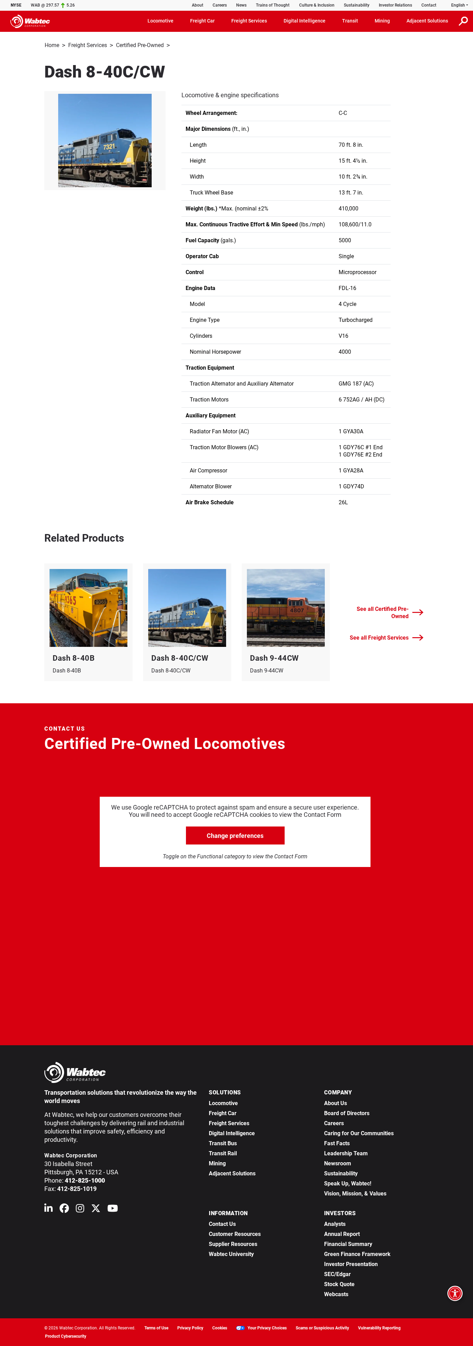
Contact (428, 5)
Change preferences (235, 835)
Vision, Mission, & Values (355, 1193)
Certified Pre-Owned (140, 45)
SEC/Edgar (337, 1274)
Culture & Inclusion (316, 5)
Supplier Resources (233, 1244)
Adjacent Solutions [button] (427, 21)
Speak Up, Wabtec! (347, 1183)
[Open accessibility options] (455, 1293)
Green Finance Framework (357, 1254)
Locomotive (223, 1103)
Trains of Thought (272, 5)
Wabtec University (231, 1254)
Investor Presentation (351, 1264)
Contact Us (222, 1224)
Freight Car (223, 1113)
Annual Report (342, 1234)
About (197, 5)
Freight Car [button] (202, 21)
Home (52, 45)
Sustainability (356, 5)
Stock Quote (339, 1284)
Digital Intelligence (232, 1133)
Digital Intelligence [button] (304, 21)
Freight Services (87, 45)
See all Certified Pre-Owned (383, 613)
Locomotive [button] (160, 21)
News (241, 5)
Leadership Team (346, 1153)
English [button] (458, 5)
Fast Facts (337, 1143)
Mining (217, 1163)
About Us (335, 1103)
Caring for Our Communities (359, 1133)
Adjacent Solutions (232, 1173)
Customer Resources (235, 1234)
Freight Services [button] (249, 21)
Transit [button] (350, 21)
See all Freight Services (379, 637)
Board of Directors (346, 1113)
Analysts (335, 1224)
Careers (220, 5)
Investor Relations (395, 5)
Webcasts (336, 1294)
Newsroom (337, 1163)
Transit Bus (223, 1143)
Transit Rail (223, 1153)
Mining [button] (382, 21)
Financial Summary (348, 1244)
